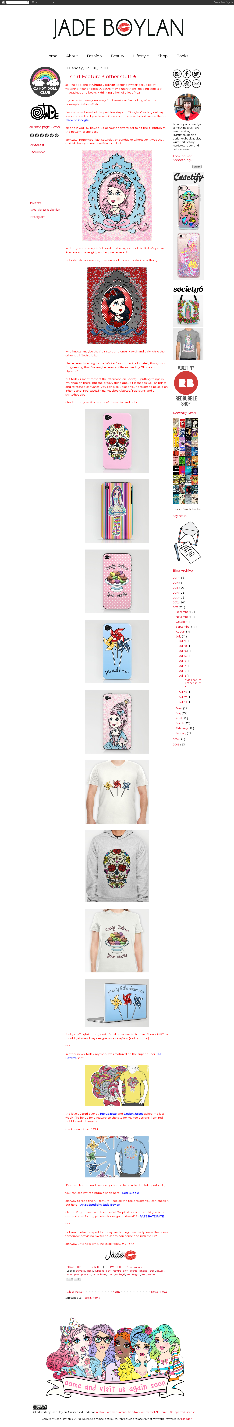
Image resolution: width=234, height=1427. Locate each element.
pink (77, 1274)
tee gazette (148, 1274)
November (183, 616)
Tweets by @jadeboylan (44, 209)
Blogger (186, 1418)
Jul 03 (183, 702)
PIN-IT (96, 1267)
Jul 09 (183, 692)
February (182, 728)
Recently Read (184, 413)
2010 (176, 739)
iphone (143, 1270)
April (179, 718)
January (181, 733)
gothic (134, 1270)
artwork (80, 1270)
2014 (176, 592)
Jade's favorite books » (188, 509)
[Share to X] (75, 1279)
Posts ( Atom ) (91, 1297)
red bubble (99, 1274)
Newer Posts (159, 1291)
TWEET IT (116, 1267)
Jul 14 (183, 670)
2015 (176, 587)
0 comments (134, 1267)
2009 (176, 744)
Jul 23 (183, 655)
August (181, 631)
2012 (176, 602)
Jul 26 (183, 650)
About (72, 56)
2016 (176, 582)
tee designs (133, 1274)
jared (152, 1270)
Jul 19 (183, 660)
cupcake (99, 1270)
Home (51, 56)
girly (125, 1270)
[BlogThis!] (71, 1279)
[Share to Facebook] (79, 1279)
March (180, 723)
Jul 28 (183, 645)
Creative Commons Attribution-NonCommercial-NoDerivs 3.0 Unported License (144, 1412)
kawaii (160, 1270)
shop (110, 1274)
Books (182, 56)
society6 (120, 1274)
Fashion (94, 56)
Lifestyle (141, 56)
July (179, 636)
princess (86, 1274)
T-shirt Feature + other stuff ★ (101, 76)
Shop (163, 56)
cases (89, 1270)
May (179, 713)
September (183, 626)
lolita (70, 1274)
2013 (176, 597)
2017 (176, 577)
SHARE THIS (74, 1267)
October (181, 621)
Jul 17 (183, 665)
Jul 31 (183, 641)
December (183, 611)
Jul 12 (183, 675)
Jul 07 (183, 697)
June (179, 708)
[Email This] (68, 1279)
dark (109, 1270)
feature (117, 1270)
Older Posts (74, 1291)
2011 (176, 607)
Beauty (117, 56)
